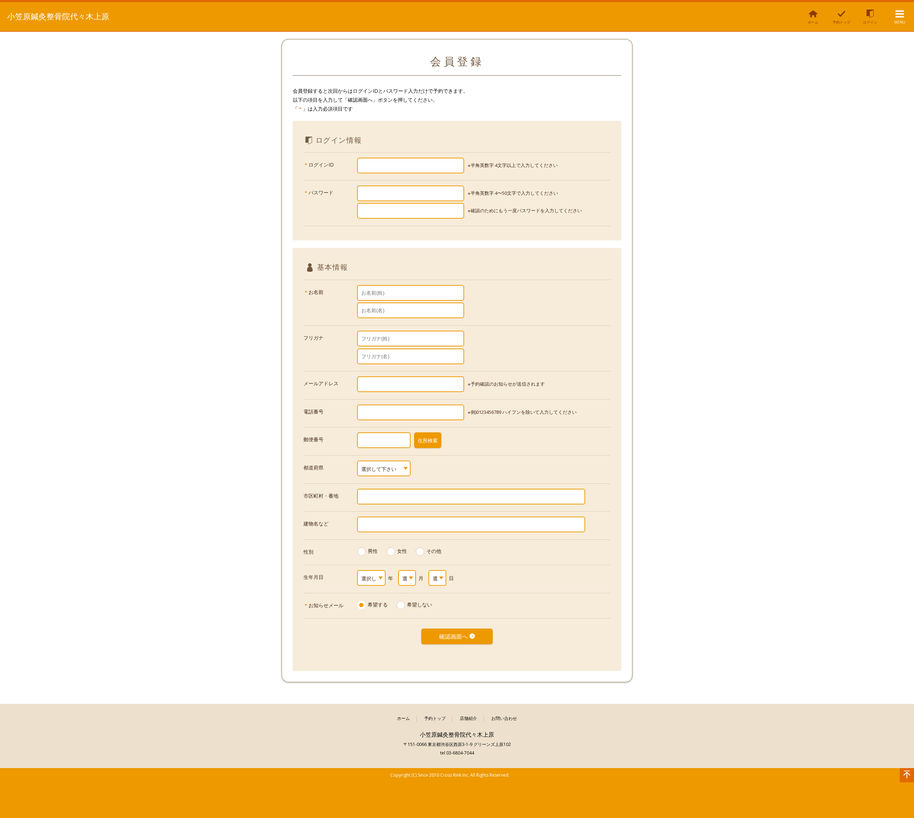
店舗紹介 (468, 718)
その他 (433, 551)
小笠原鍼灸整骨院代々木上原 (58, 16)
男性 (373, 551)
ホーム (403, 718)
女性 (402, 551)
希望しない (419, 604)
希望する (378, 604)
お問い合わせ (504, 718)
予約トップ (435, 718)
